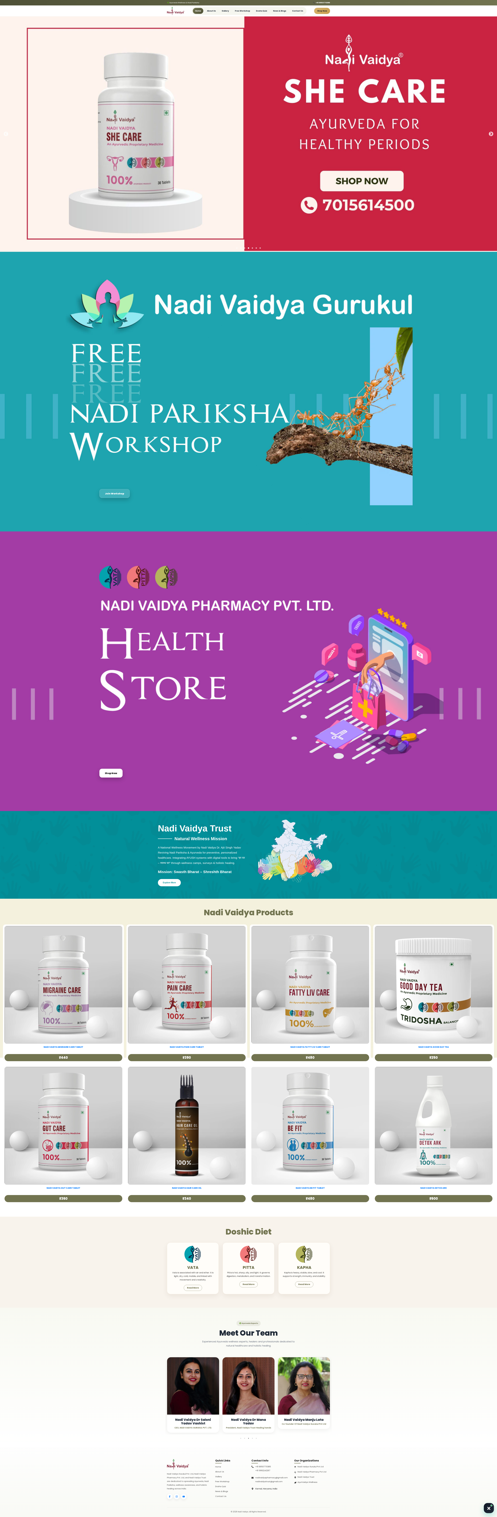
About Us (211, 11)
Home (198, 11)
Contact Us (297, 11)
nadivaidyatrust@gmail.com (269, 1481)
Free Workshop (242, 11)
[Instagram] (176, 1496)
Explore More (169, 882)
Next (491, 134)
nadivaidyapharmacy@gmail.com (271, 1477)
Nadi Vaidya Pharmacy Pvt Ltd (312, 1471)
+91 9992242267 (262, 1470)
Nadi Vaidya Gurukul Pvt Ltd (311, 1466)
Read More (193, 1287)
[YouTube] (183, 1496)
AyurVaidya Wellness (307, 1482)
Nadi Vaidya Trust (306, 1477)
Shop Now (322, 11)
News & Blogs (279, 11)
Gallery (225, 11)
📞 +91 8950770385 (321, 2)
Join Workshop (114, 493)
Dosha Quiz (261, 11)
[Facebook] (169, 1496)
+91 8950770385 (263, 1466)
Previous (6, 134)
